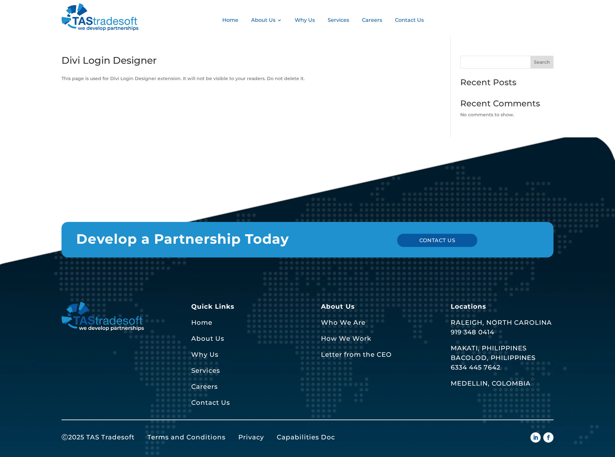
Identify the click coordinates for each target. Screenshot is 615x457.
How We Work (346, 338)
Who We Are (343, 322)
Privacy (251, 437)
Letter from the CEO (356, 354)
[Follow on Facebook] (548, 437)
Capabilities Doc (306, 437)
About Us (263, 20)
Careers (372, 20)
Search (542, 62)
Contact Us (409, 20)
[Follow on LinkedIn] (535, 437)
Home (230, 20)
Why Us (305, 20)
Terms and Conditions (186, 437)
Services (338, 20)
